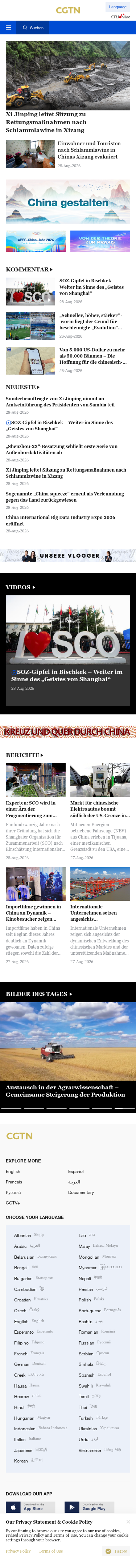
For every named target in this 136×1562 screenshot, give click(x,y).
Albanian (29, 1234)
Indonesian (40, 1427)
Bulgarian (33, 1277)
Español (76, 1171)
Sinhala (92, 1363)
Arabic (27, 1245)
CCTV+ (13, 1203)
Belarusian (35, 1256)
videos (19, 587)
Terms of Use (51, 1551)
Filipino (29, 1342)
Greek (29, 1374)
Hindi (24, 1406)
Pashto (91, 1320)
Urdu (88, 1438)
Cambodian (29, 1288)
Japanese (30, 1449)
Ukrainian (99, 1427)
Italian (27, 1438)
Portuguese (100, 1309)
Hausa (27, 1385)
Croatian (31, 1299)
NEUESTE (21, 387)
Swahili (95, 1385)
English (13, 1171)
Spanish (95, 1374)
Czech (27, 1309)
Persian (93, 1288)
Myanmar (100, 1266)
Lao (87, 1234)
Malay (98, 1245)
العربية (74, 1182)
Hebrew (27, 1395)
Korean (28, 1460)
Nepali (90, 1277)
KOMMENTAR (27, 269)
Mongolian (97, 1256)
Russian (95, 1342)
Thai (88, 1406)
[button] (35, 659)
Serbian (94, 1353)
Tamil (89, 1395)
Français (14, 1182)
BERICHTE (23, 755)
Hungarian (32, 1417)
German (30, 1363)
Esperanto (33, 1331)
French (29, 1353)
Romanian (97, 1331)
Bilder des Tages (37, 994)
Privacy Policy (18, 1551)
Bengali (26, 1266)
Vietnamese (100, 1449)
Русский (13, 1192)
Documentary (81, 1192)
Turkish (93, 1417)
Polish (91, 1299)
